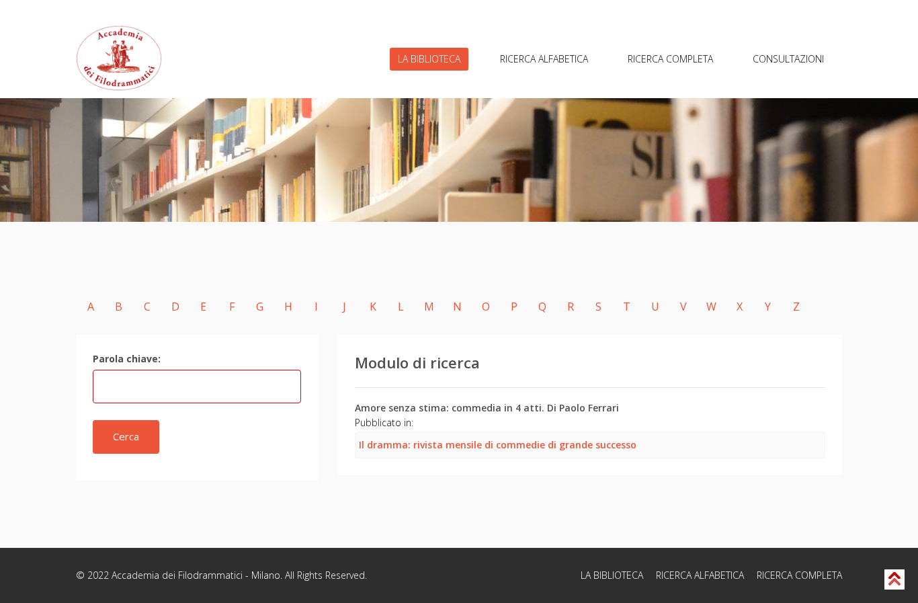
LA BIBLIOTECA (429, 58)
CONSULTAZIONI (788, 58)
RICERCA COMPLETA (670, 58)
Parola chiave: (127, 358)
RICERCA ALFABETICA (544, 58)
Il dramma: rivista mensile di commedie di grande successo (497, 444)
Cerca (126, 436)
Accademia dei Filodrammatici (177, 575)
